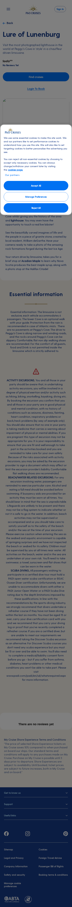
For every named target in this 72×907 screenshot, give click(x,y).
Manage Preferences (36, 196)
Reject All (36, 207)
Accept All (36, 185)
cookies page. (15, 169)
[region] (36, 169)
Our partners (12, 175)
